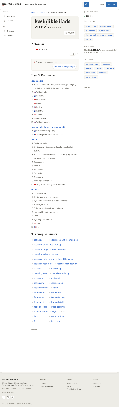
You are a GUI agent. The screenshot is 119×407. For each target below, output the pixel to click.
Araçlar (43, 383)
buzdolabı (90, 73)
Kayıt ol (111, 4)
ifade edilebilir (40, 307)
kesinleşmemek (41, 287)
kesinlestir (56, 278)
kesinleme (38, 278)
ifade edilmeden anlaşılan (46, 311)
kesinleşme (39, 283)
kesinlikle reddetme (43, 263)
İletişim (70, 386)
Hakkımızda (72, 383)
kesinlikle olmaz (65, 259)
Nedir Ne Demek (38, 12)
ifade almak (39, 292)
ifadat (36, 316)
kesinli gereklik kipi (61, 273)
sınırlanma (90, 31)
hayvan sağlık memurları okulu (99, 35)
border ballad (106, 26)
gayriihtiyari (91, 77)
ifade (34, 139)
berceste (110, 68)
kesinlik (37, 268)
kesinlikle (37, 80)
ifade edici (39, 302)
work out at (91, 26)
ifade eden (39, 297)
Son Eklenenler (46, 386)
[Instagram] (12, 397)
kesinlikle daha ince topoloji (48, 127)
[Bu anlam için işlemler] (77, 53)
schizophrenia (92, 64)
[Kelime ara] (86, 4)
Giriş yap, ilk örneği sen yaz (64, 67)
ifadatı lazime (57, 316)
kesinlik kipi (56, 268)
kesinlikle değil (41, 249)
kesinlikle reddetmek (67, 263)
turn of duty (104, 31)
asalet (88, 68)
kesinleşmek (57, 283)
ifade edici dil (57, 302)
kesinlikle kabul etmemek (46, 254)
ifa (35, 321)
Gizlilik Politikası (74, 389)
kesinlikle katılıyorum (44, 259)
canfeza (102, 73)
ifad (64, 311)
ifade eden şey (58, 297)
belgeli (99, 68)
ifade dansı (56, 292)
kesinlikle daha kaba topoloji (47, 244)
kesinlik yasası (40, 273)
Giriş (102, 4)
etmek (35, 189)
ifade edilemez (58, 307)
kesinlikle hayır (59, 249)
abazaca (106, 64)
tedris (88, 39)
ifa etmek (55, 321)
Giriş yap (97, 383)
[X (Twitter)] (8, 397)
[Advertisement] (55, 347)
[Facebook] (4, 397)
